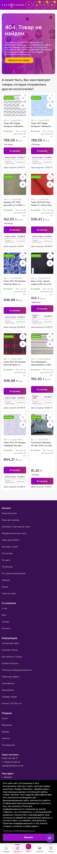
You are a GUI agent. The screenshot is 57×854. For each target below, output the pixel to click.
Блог (4, 615)
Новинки (6, 580)
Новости (6, 738)
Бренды (5, 731)
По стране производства (13, 573)
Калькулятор (8, 690)
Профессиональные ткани (14, 533)
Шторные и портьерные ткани (16, 526)
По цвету (6, 560)
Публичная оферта (10, 676)
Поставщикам (8, 745)
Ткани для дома (9, 513)
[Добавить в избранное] (22, 98)
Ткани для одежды (10, 520)
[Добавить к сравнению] (22, 105)
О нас (4, 608)
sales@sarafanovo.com (12, 765)
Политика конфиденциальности (17, 670)
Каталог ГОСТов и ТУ (12, 703)
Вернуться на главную (19, 60)
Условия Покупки (10, 663)
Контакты (6, 628)
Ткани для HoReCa (10, 540)
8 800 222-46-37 (10, 758)
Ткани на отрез (9, 593)
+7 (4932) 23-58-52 (11, 762)
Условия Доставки (10, 643)
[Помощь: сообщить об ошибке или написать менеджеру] (49, 838)
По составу (7, 553)
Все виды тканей (10, 546)
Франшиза (7, 725)
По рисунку (7, 566)
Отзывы (5, 621)
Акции (5, 586)
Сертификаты (8, 683)
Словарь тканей (9, 696)
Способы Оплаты (10, 650)
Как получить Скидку (12, 656)
